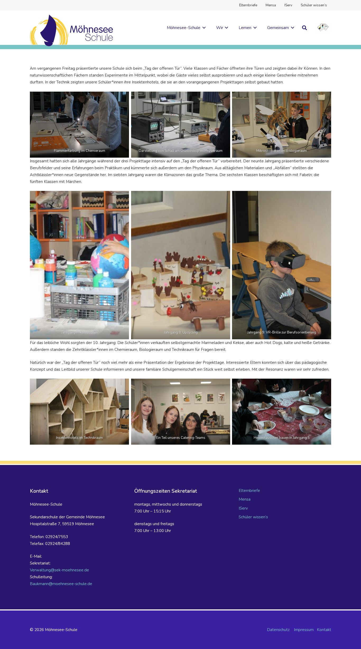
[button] (203, 28)
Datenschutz (278, 629)
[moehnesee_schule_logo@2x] (71, 30)
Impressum (304, 629)
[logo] (323, 27)
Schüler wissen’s (253, 517)
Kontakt (324, 629)
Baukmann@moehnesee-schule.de (61, 583)
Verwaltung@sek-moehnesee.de (59, 570)
